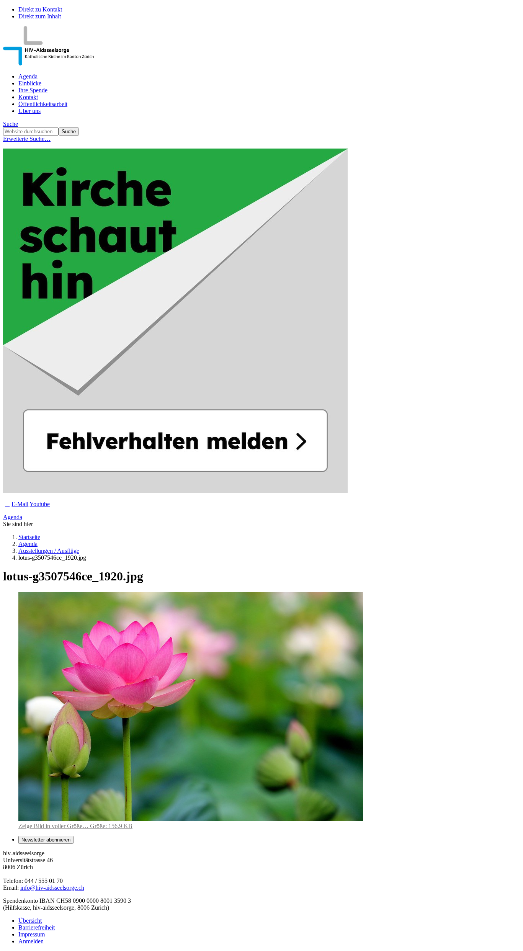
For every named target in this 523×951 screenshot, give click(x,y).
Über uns (29, 111)
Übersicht (30, 920)
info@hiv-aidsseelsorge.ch (52, 887)
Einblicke (29, 83)
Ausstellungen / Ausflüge (48, 550)
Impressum (31, 934)
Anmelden (31, 941)
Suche (10, 124)
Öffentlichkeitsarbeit (42, 104)
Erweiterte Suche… (27, 139)
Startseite (29, 537)
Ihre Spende (32, 90)
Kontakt (28, 97)
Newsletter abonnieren (45, 840)
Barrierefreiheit (36, 927)
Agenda (28, 76)
